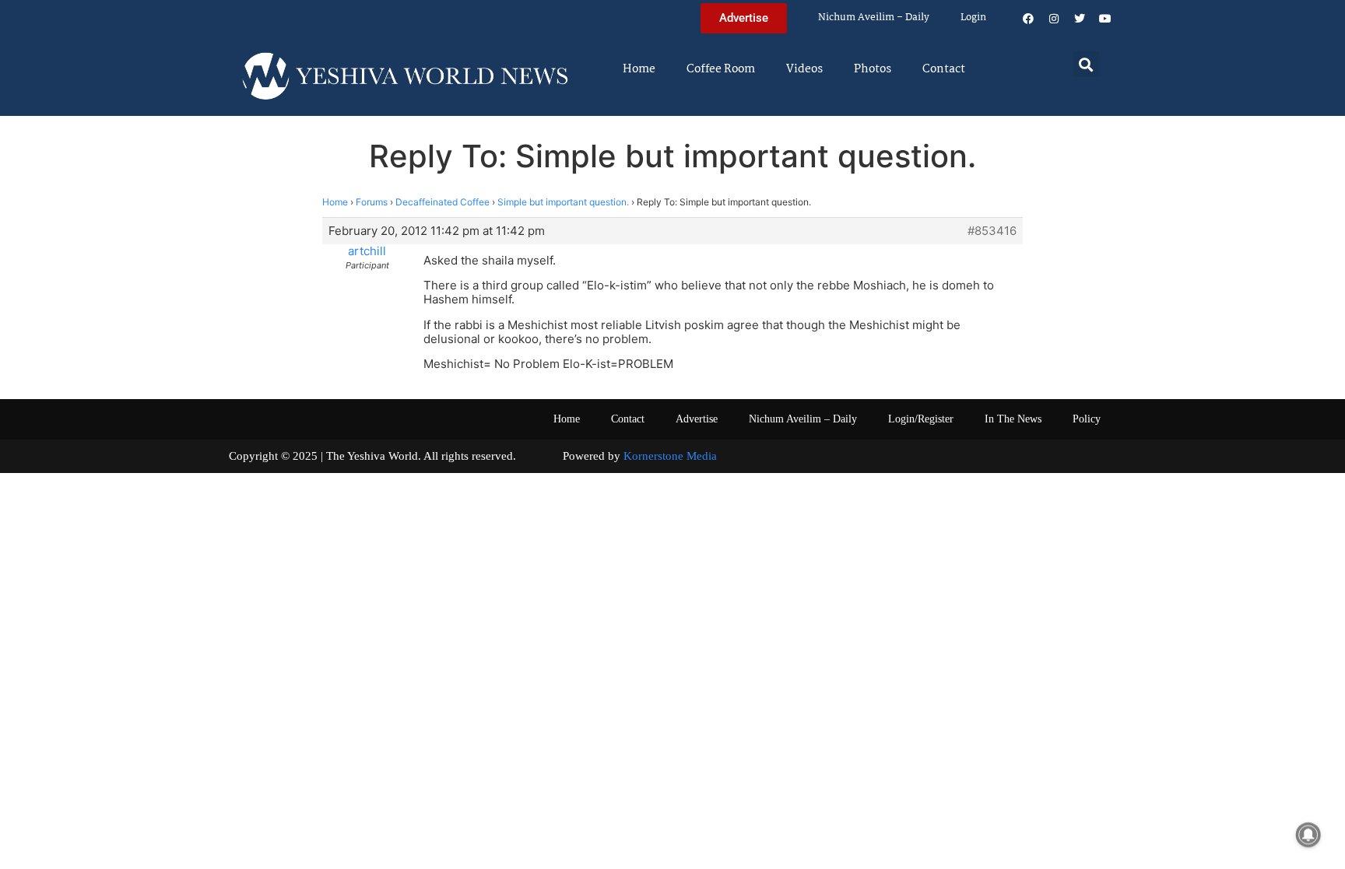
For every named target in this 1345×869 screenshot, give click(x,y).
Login (973, 17)
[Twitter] (1079, 19)
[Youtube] (1105, 19)
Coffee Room (721, 69)
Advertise (697, 419)
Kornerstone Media (670, 456)
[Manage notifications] (1308, 834)
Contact (943, 69)
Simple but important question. (563, 202)
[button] (1086, 64)
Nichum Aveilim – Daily (873, 17)
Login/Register (920, 419)
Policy (1087, 419)
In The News (1013, 419)
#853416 (992, 231)
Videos (804, 69)
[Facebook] (1028, 19)
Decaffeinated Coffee (442, 202)
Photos (872, 69)
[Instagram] (1054, 19)
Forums (372, 202)
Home (639, 69)
